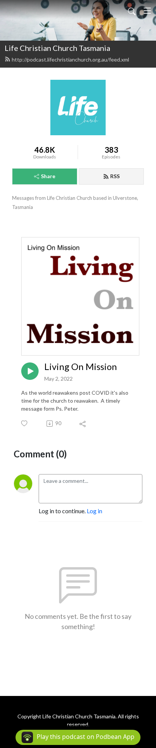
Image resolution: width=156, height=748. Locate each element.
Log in (94, 510)
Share (48, 176)
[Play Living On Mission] (30, 371)
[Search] (132, 10)
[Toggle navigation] (147, 10)
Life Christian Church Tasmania (57, 47)
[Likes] (24, 423)
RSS (115, 176)
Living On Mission (80, 366)
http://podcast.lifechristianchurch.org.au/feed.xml (70, 59)
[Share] (83, 423)
